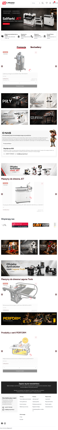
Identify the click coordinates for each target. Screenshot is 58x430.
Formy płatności (23, 401)
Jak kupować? (35, 399)
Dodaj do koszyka (20, 86)
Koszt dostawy (23, 404)
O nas (21, 417)
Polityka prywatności (36, 404)
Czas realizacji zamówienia (25, 399)
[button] (42, 3)
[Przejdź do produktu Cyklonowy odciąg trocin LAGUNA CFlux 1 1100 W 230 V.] (20, 62)
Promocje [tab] (21, 47)
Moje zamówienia (49, 401)
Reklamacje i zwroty (24, 406)
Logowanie (47, 399)
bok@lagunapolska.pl (22, 154)
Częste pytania (35, 401)
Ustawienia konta (49, 406)
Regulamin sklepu (36, 406)
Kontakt (21, 419)
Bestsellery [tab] (35, 47)
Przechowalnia (48, 404)
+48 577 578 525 (10, 154)
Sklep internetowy (5, 428)
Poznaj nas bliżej (6, 143)
